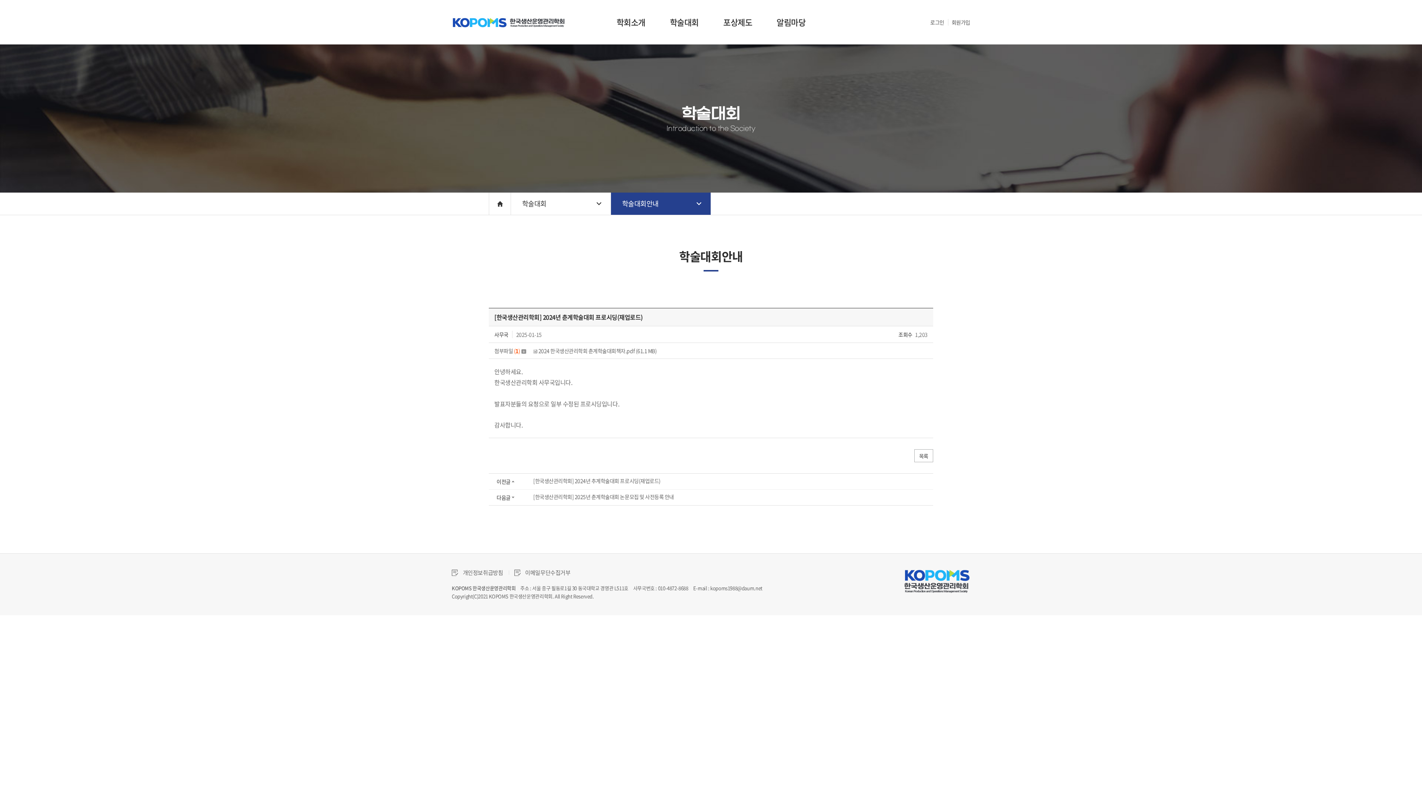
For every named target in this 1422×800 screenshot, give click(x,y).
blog (643, 596)
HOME (500, 204)
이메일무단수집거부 (547, 573)
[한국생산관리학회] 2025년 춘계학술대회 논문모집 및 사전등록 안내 (603, 496)
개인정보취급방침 (482, 573)
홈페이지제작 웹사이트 (617, 596)
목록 (923, 456)
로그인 (937, 22)
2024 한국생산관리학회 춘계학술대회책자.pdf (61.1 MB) (597, 350)
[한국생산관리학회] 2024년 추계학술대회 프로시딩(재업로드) (597, 480)
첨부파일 (507, 350)
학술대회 (684, 22)
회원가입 (961, 22)
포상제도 (737, 22)
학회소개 (631, 22)
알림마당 (791, 22)
